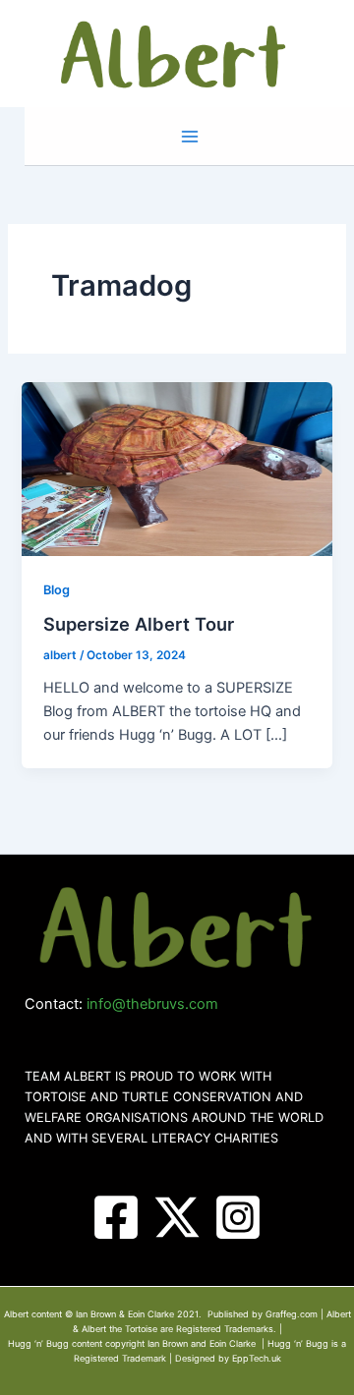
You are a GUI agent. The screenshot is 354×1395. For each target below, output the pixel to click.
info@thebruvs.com (152, 1004)
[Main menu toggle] (189, 136)
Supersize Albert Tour (138, 624)
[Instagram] (238, 1217)
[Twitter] (177, 1217)
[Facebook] (116, 1217)
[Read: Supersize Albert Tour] (176, 468)
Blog (56, 590)
